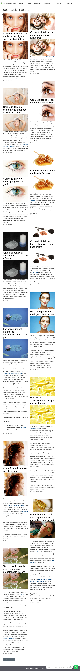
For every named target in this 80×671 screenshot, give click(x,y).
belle (36, 335)
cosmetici (42, 124)
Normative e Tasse (34, 3)
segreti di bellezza (8, 638)
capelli (22, 594)
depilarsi (33, 200)
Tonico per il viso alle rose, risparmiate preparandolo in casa (14, 569)
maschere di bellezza (9, 373)
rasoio (38, 552)
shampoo (19, 373)
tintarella (35, 272)
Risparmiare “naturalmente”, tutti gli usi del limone (42, 400)
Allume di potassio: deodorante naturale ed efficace (15, 255)
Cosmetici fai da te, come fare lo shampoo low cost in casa (14, 110)
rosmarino (23, 427)
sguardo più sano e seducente (12, 79)
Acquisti (58, 3)
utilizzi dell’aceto (35, 428)
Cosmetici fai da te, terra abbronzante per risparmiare (41, 244)
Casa (33, 491)
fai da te (34, 284)
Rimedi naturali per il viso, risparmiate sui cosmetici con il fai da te (42, 517)
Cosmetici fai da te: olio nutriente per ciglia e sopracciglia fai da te (15, 36)
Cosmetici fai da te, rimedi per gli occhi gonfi (13, 181)
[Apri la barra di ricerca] (76, 3)
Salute (21, 3)
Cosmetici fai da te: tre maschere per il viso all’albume (42, 35)
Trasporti (68, 3)
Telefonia (47, 3)
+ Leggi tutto (9, 659)
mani (5, 596)
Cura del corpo (8, 80)
